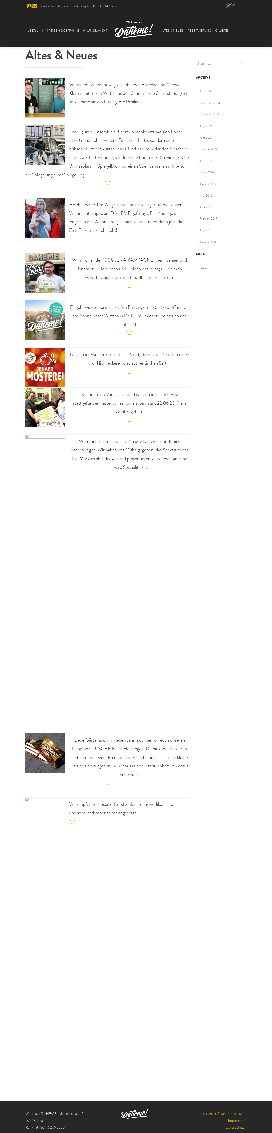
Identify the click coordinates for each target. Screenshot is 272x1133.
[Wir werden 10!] (45, 97)
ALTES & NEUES (172, 31)
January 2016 (208, 242)
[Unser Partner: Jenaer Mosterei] (45, 367)
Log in (203, 268)
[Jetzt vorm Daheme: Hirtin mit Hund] (45, 144)
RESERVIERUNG (199, 31)
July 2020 (206, 126)
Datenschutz (235, 1128)
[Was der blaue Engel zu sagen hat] (45, 217)
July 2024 (206, 91)
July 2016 (205, 230)
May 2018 (206, 196)
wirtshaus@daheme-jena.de (223, 1114)
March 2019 (207, 172)
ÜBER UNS (35, 31)
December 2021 (209, 114)
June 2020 (206, 138)
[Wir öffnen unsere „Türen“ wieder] (45, 320)
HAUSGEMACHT (95, 31)
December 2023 (210, 103)
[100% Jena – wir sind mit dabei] (45, 273)
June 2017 (206, 207)
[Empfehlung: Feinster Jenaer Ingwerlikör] (45, 946)
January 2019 (208, 184)
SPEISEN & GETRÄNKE (63, 31)
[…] (129, 111)
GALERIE (221, 31)
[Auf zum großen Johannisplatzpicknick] (45, 407)
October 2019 (208, 149)
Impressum (236, 1121)
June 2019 (206, 161)
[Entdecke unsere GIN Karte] (45, 583)
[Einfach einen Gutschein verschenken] (45, 753)
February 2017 (208, 219)
